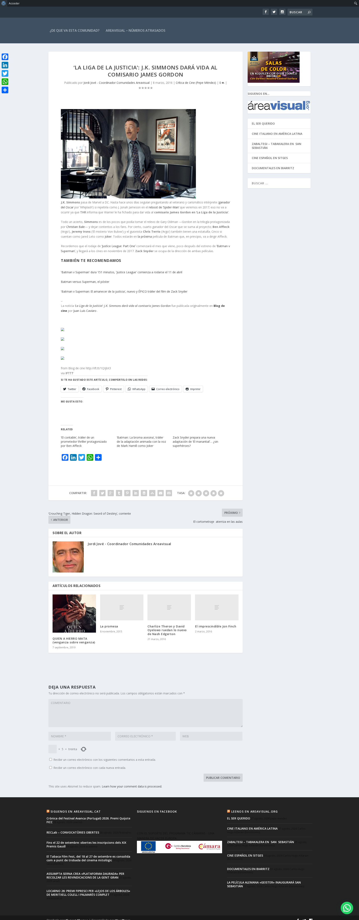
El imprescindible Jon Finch (215, 626)
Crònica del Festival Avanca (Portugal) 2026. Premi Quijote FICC (88, 820)
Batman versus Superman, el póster (85, 282)
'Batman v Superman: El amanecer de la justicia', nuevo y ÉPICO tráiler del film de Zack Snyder (124, 291)
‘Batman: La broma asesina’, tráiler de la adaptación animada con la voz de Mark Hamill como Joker (141, 441)
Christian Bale (75, 227)
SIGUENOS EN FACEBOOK (157, 811)
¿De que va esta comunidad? (75, 30)
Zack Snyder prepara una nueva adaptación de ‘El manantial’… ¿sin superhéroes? (195, 441)
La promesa (109, 626)
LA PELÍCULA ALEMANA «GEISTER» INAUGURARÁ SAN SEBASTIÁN (264, 884)
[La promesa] (122, 607)
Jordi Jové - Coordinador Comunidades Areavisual (117, 83)
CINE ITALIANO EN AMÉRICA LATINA (277, 134)
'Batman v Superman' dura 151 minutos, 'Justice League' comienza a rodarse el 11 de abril (121, 272)
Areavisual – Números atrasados (135, 30)
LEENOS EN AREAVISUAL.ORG (254, 811)
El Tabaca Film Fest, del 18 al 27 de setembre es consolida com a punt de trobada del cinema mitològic (88, 858)
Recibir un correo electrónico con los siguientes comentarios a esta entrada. (104, 760)
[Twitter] (5, 73)
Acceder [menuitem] (14, 3)
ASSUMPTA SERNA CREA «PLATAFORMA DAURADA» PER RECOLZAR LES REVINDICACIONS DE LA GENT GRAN (85, 875)
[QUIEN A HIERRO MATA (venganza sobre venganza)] (74, 613)
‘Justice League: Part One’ (118, 246)
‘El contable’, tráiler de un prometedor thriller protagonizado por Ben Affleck (84, 441)
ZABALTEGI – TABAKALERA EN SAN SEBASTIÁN (277, 145)
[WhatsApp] (5, 82)
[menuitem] (3, 3)
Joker (108, 236)
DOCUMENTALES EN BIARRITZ (273, 168)
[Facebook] (5, 57)
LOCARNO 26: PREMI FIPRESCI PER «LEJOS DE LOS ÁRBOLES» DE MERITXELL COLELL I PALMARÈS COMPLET (88, 893)
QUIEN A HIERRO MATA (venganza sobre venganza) (74, 640)
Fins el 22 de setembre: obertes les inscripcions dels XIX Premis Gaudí (86, 844)
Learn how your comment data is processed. (132, 786)
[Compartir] (5, 90)
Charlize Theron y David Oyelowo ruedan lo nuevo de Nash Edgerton (167, 630)
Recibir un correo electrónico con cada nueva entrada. (89, 768)
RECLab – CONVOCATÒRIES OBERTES (73, 832)
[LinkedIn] (5, 65)
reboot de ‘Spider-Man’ (164, 207)
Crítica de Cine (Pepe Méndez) (196, 83)
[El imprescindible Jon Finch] (217, 607)
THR (83, 212)
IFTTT (69, 373)
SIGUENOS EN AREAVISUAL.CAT (75, 811)
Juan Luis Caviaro (85, 311)
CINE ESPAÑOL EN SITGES (270, 158)
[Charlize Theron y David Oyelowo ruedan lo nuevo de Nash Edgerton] (169, 607)
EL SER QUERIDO (263, 123)
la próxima (145, 236)
